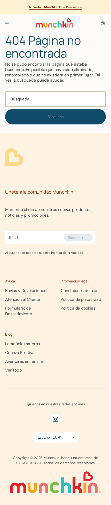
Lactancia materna (22, 343)
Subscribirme (78, 237)
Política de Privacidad (67, 253)
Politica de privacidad (79, 299)
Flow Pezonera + (55, 7)
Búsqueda (54, 116)
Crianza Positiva (19, 352)
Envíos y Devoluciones (25, 290)
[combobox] (53, 99)
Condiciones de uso (77, 290)
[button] (7, 23)
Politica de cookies (76, 308)
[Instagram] (54, 419)
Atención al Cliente (22, 299)
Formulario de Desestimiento (18, 311)
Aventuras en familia (24, 361)
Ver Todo (13, 370)
